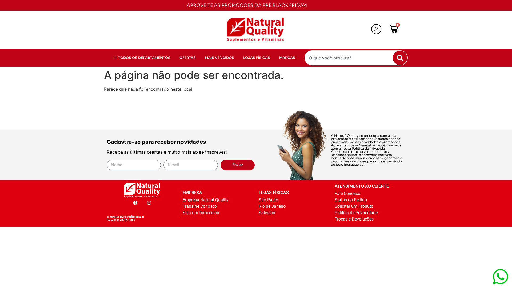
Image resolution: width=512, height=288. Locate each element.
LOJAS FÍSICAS (256, 57)
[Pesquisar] (400, 58)
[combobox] (356, 57)
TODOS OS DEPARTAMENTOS (144, 57)
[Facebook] (135, 202)
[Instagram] (149, 202)
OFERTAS (187, 57)
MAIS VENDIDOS (219, 57)
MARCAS (287, 57)
